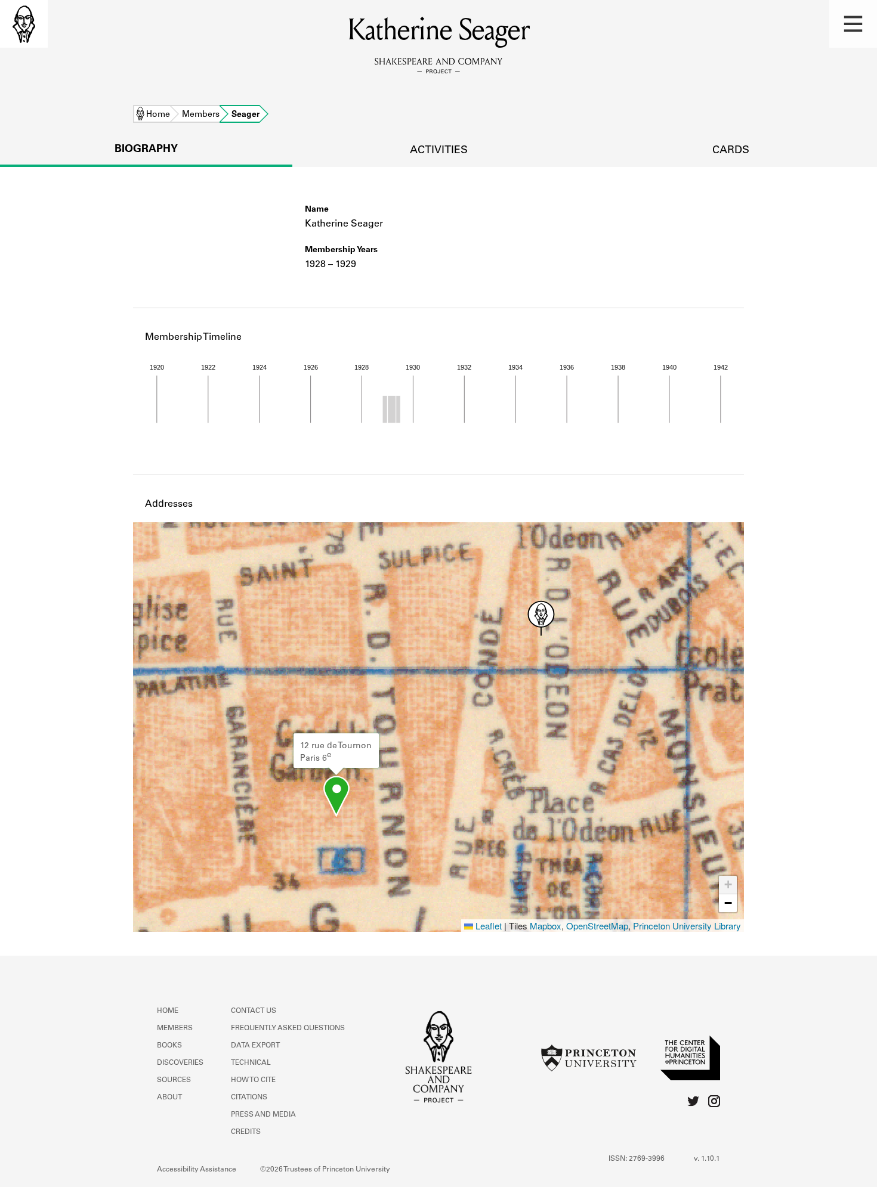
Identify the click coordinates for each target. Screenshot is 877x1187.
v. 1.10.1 (707, 1159)
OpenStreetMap (597, 925)
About (169, 1097)
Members (201, 115)
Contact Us (253, 1011)
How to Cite (253, 1080)
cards (730, 150)
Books (169, 1045)
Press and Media (263, 1114)
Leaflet (487, 925)
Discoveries (180, 1063)
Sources (174, 1080)
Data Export (255, 1045)
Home (158, 115)
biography (146, 149)
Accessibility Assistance (196, 1169)
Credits (246, 1132)
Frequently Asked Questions (288, 1028)
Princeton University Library (687, 925)
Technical (251, 1063)
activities (439, 150)
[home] (24, 24)
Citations (249, 1097)
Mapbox (545, 925)
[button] (853, 24)
